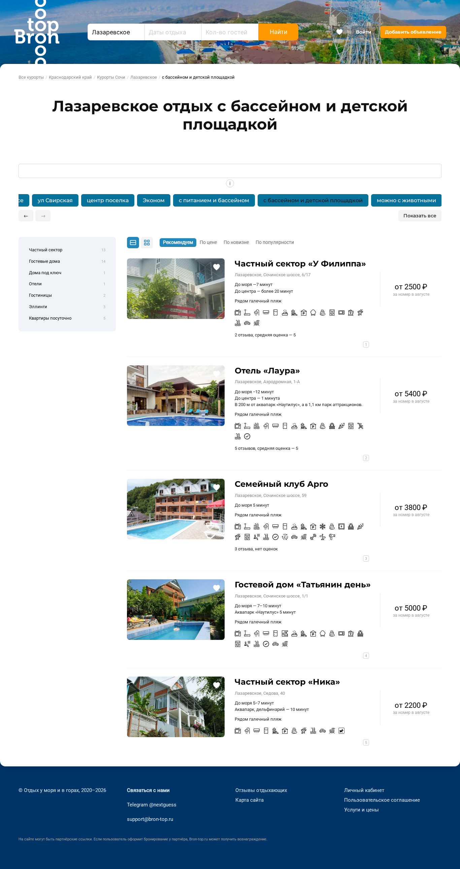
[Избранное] (339, 32)
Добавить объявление (413, 32)
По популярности (275, 242)
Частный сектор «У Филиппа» (300, 263)
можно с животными (406, 200)
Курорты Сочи (111, 77)
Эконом (154, 200)
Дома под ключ (67, 272)
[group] (230, 200)
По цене (208, 242)
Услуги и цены (361, 810)
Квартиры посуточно (67, 318)
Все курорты (31, 77)
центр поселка (108, 200)
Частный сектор (67, 249)
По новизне (236, 242)
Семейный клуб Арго (281, 484)
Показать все (419, 216)
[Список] (133, 242)
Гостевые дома (67, 261)
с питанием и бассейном (214, 200)
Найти (278, 32)
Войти (363, 32)
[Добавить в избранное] (216, 267)
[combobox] (116, 32)
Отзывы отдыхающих (261, 790)
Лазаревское (143, 77)
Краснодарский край (70, 77)
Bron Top (37, 32)
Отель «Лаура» (267, 370)
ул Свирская (55, 200)
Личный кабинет (364, 790)
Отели (67, 283)
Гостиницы (67, 295)
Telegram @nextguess (151, 805)
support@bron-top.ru (150, 819)
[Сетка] (147, 242)
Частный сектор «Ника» (287, 682)
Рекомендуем (178, 242)
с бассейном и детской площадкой (313, 200)
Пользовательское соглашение (382, 800)
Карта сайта (249, 800)
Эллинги (67, 306)
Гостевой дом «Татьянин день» (303, 584)
